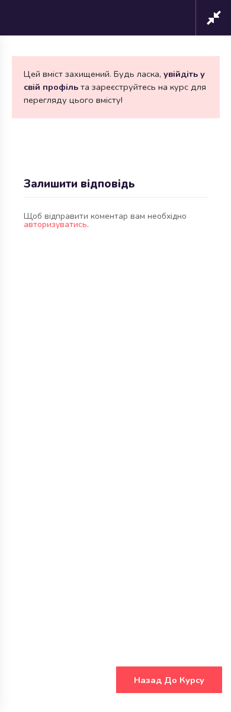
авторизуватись (55, 224)
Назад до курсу (169, 680)
